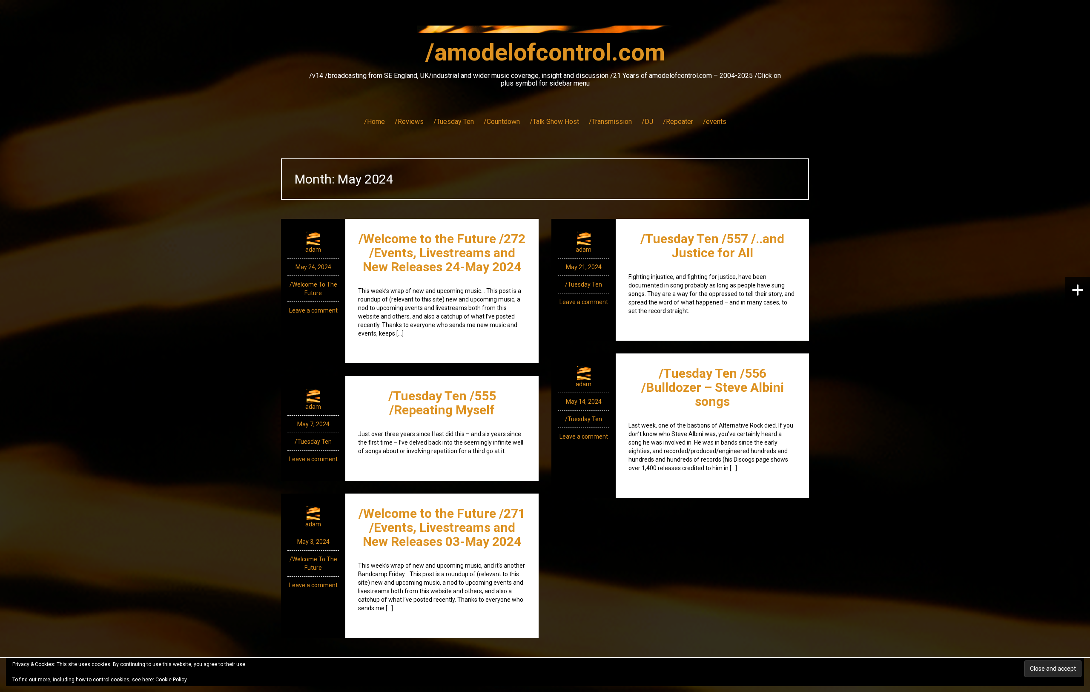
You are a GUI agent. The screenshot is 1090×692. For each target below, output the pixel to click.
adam (313, 249)
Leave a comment (313, 310)
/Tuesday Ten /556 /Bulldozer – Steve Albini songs (712, 387)
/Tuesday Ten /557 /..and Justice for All (712, 245)
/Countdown (502, 122)
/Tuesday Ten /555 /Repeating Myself (442, 402)
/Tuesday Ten (453, 122)
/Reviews (409, 122)
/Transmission (610, 122)
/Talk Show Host (554, 122)
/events (714, 122)
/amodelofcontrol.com (545, 52)
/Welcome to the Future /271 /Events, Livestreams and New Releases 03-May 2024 (442, 527)
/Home (374, 122)
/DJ (647, 122)
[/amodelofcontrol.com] (545, 32)
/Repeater (678, 122)
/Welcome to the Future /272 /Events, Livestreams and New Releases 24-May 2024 (442, 252)
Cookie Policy (171, 680)
